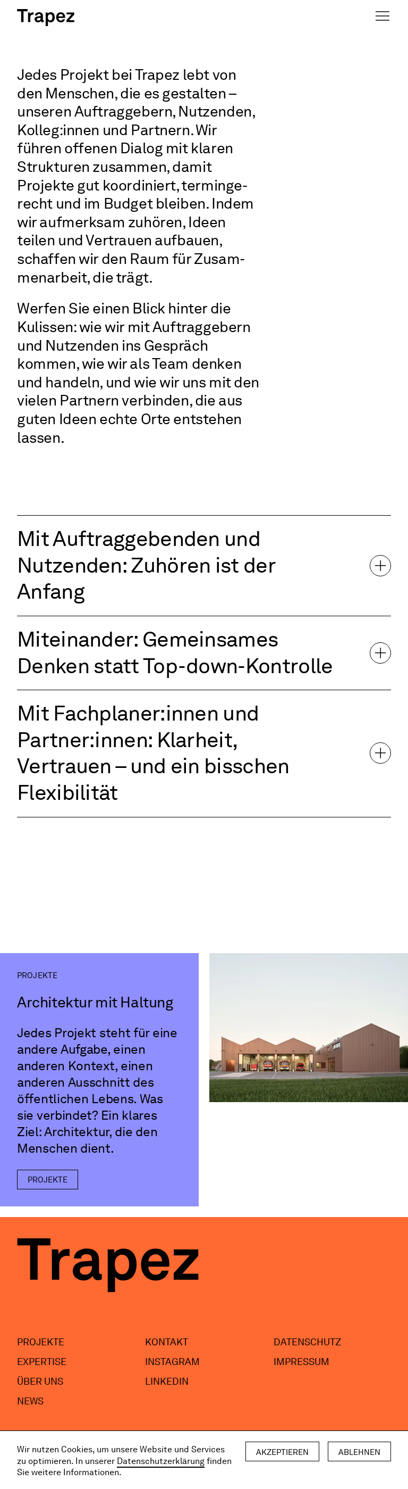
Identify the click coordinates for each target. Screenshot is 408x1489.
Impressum (301, 1361)
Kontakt (166, 1341)
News (30, 1401)
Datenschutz (307, 1341)
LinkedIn (167, 1381)
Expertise (41, 1361)
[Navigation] (382, 15)
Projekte (40, 1341)
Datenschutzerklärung (161, 1461)
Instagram (172, 1361)
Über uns (40, 1381)
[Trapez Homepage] (45, 17)
